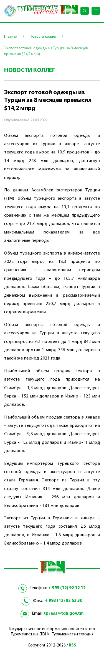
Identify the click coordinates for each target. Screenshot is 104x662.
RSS (72, 645)
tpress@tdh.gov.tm (63, 613)
